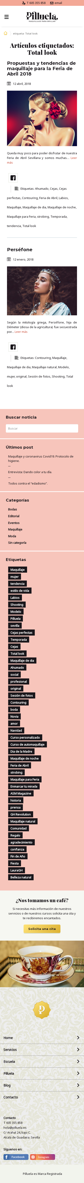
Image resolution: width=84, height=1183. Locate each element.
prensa (15, 807)
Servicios (10, 1049)
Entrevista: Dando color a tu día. (30, 472)
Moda (12, 536)
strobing (16, 772)
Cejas (14, 646)
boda (14, 709)
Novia (14, 716)
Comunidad (18, 828)
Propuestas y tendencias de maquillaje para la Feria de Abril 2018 (41, 68)
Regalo (15, 835)
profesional (18, 681)
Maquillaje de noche (24, 758)
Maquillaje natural (22, 821)
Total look (17, 653)
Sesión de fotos (21, 695)
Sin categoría (17, 542)
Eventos (14, 523)
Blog (7, 1085)
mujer (14, 576)
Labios (15, 597)
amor (14, 723)
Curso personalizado (25, 737)
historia (15, 800)
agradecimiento (21, 842)
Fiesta (14, 863)
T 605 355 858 (36, 3)
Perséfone (19, 249)
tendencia (17, 583)
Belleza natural (20, 877)
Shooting (16, 604)
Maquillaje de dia (22, 660)
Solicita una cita (42, 929)
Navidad (16, 730)
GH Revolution (20, 814)
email (58, 3)
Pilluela (15, 618)
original (15, 688)
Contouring (18, 702)
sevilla (14, 625)
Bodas (12, 509)
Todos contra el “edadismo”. (28, 483)
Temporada (18, 639)
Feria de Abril (19, 765)
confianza (17, 849)
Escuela (9, 1061)
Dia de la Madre (21, 751)
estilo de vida (19, 590)
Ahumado (17, 667)
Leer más (21, 332)
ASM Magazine (20, 793)
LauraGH (16, 870)
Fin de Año (17, 856)
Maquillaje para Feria (24, 779)
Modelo (15, 611)
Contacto (11, 1097)
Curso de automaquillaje (27, 744)
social (14, 674)
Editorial (13, 516)
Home (8, 1037)
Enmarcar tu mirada (23, 786)
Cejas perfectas (21, 632)
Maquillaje (15, 529)
